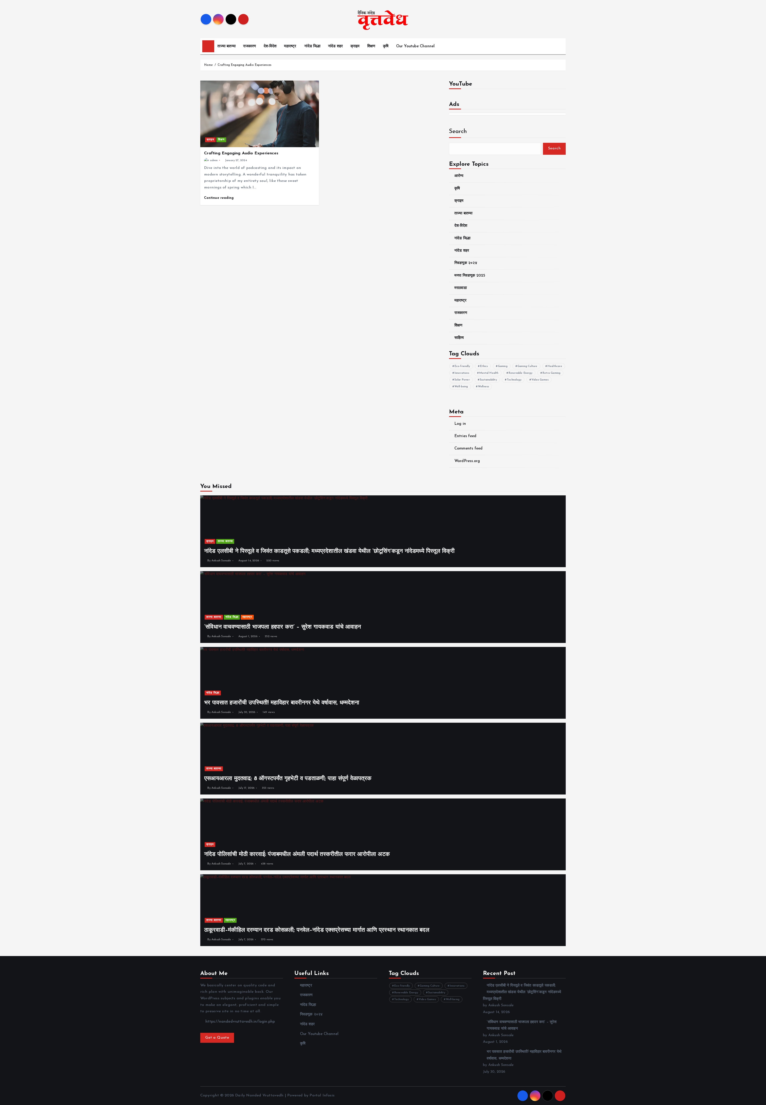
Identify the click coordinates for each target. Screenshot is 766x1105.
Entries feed (465, 436)
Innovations (461, 373)
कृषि (385, 46)
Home (208, 65)
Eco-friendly (462, 366)
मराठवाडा (460, 288)
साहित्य (459, 338)
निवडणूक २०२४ (465, 263)
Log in (460, 424)
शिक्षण (371, 46)
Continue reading (219, 198)
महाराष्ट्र (290, 46)
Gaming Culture (527, 366)
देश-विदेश (270, 46)
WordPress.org (467, 461)
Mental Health (488, 373)
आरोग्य (459, 176)
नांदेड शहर (335, 46)
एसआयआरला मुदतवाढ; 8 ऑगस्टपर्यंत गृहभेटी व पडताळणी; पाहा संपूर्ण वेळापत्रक (287, 779)
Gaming (502, 366)
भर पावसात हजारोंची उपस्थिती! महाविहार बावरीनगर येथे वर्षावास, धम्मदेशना (281, 703)
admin (214, 160)
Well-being (461, 386)
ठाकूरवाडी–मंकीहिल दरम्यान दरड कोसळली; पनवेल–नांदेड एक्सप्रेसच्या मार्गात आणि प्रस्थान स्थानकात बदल (316, 930)
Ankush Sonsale (221, 560)
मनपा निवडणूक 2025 (469, 276)
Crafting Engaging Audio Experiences (244, 65)
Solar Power (462, 379)
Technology (514, 379)
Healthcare (554, 366)
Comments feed (468, 448)
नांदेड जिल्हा (312, 46)
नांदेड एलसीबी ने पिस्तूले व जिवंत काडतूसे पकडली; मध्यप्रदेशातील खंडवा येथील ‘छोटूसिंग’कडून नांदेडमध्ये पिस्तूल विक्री (329, 551)
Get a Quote (217, 1038)
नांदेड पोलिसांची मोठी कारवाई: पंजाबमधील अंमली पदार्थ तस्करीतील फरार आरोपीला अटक (297, 854)
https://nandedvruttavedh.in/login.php (239, 1022)
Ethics (484, 366)
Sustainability (488, 379)
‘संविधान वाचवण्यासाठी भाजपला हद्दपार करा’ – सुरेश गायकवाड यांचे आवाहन (282, 627)
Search (458, 131)
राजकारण (249, 46)
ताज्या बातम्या (226, 46)
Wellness (483, 386)
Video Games (540, 379)
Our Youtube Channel (415, 46)
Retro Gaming (551, 373)
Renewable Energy (520, 373)
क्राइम (355, 46)
